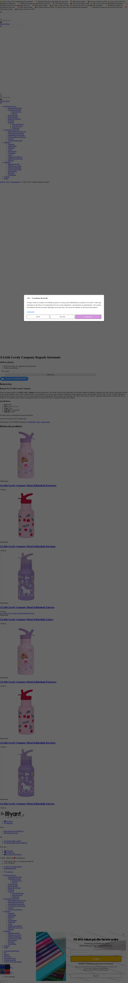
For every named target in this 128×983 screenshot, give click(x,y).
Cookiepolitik (30, 312)
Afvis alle (62, 317)
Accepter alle (88, 317)
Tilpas (38, 317)
